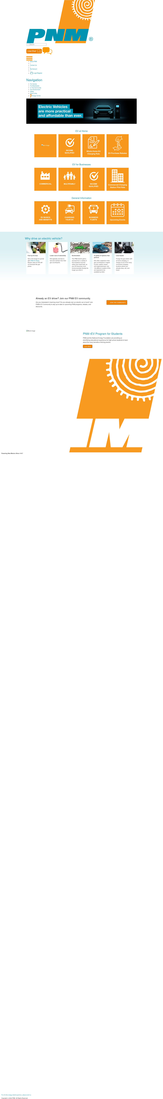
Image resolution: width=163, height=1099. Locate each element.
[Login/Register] (31, 73)
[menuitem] (33, 84)
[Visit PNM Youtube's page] (81, 534)
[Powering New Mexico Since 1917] (60, 21)
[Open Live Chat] (39, 51)
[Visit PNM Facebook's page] (81, 853)
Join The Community (118, 302)
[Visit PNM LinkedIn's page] (81, 1012)
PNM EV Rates (34, 261)
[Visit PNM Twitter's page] (81, 693)
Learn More (87, 346)
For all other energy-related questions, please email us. (16, 1095)
